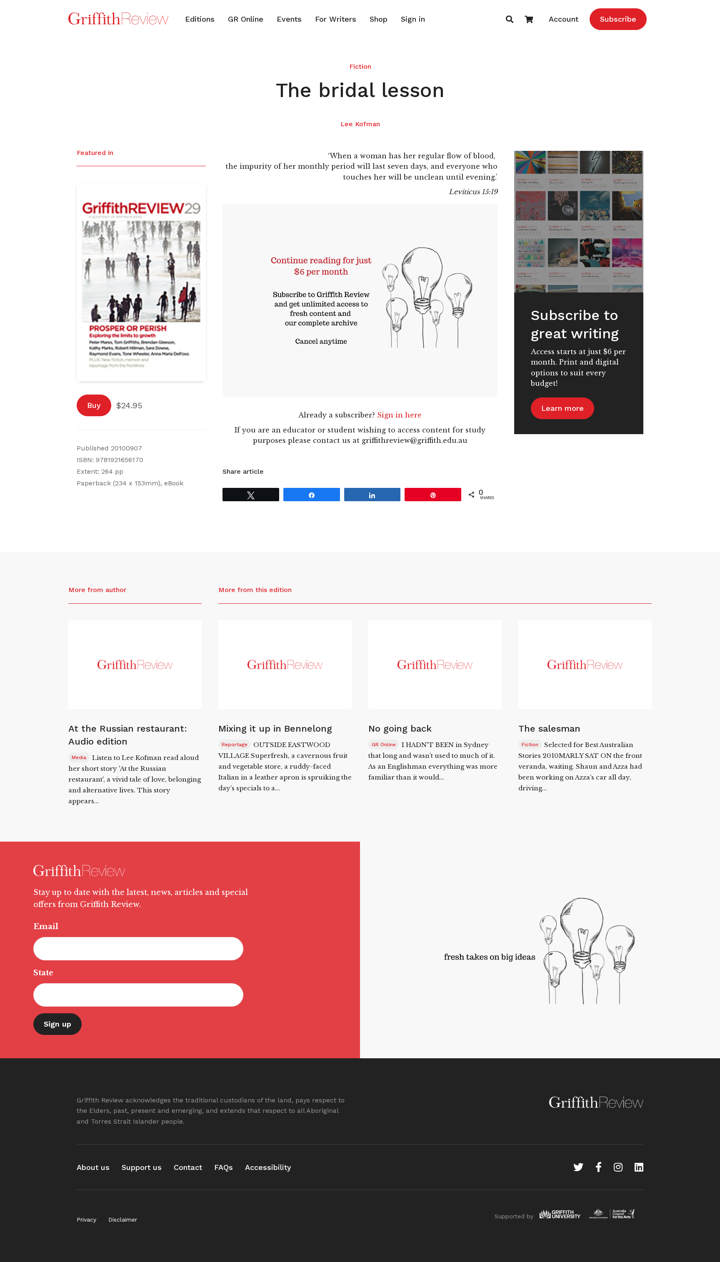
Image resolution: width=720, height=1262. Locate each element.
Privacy (86, 1219)
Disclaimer (122, 1219)
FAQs (223, 1167)
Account (563, 19)
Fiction (360, 66)
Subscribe (618, 19)
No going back (400, 728)
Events (289, 19)
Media (79, 757)
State (43, 972)
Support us (142, 1167)
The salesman (549, 728)
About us (93, 1167)
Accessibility (268, 1167)
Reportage (235, 744)
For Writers (335, 19)
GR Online (245, 19)
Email (45, 926)
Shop (379, 19)
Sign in (413, 19)
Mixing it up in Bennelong (275, 728)
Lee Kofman (360, 124)
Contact (188, 1167)
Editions (200, 19)
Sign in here (399, 415)
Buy (94, 405)
